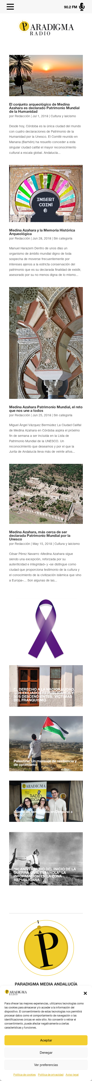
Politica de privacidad (50, 1074)
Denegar (46, 1052)
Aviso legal (72, 1074)
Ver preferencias (46, 1065)
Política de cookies (24, 1074)
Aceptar (46, 1040)
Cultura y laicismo (63, 116)
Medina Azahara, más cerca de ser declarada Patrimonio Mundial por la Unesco (39, 536)
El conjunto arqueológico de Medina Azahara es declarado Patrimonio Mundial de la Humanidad (44, 108)
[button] (85, 993)
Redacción (22, 116)
